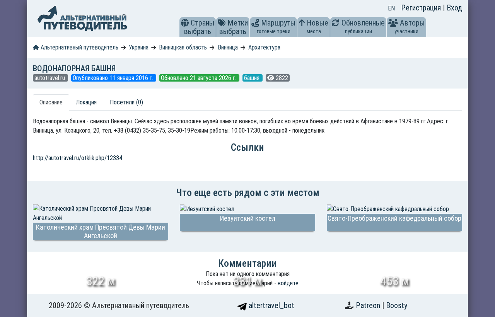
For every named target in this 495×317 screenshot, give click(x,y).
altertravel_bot (270, 305)
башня (252, 78)
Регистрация (422, 7)
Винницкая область (183, 47)
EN (391, 8)
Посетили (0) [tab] (126, 102)
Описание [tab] (51, 102)
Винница (228, 47)
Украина (138, 47)
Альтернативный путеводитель (78, 47)
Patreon (369, 305)
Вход (454, 7)
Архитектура (264, 47)
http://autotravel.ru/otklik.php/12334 (77, 158)
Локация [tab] (86, 102)
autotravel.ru (50, 78)
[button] (185, 23)
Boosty (396, 305)
